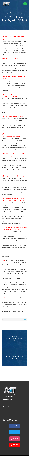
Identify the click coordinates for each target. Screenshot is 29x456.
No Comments (21, 24)
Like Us (15, 425)
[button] (25, 3)
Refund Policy (6, 406)
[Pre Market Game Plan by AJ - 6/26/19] (14, 357)
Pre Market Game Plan (14, 12)
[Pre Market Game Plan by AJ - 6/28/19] (14, 339)
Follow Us (15, 438)
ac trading (8, 24)
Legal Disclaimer (7, 399)
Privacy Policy (6, 403)
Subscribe (15, 444)
